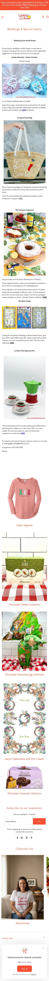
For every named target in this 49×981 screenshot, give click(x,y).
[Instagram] (22, 838)
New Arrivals (23, 923)
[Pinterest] (31, 838)
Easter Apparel (24, 525)
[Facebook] (17, 838)
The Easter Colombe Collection (24, 793)
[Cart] (47, 17)
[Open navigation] (8, 17)
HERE (24, 110)
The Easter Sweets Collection (24, 604)
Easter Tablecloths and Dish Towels (24, 758)
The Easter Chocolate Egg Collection (24, 674)
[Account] (43, 17)
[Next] (45, 891)
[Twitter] (27, 838)
